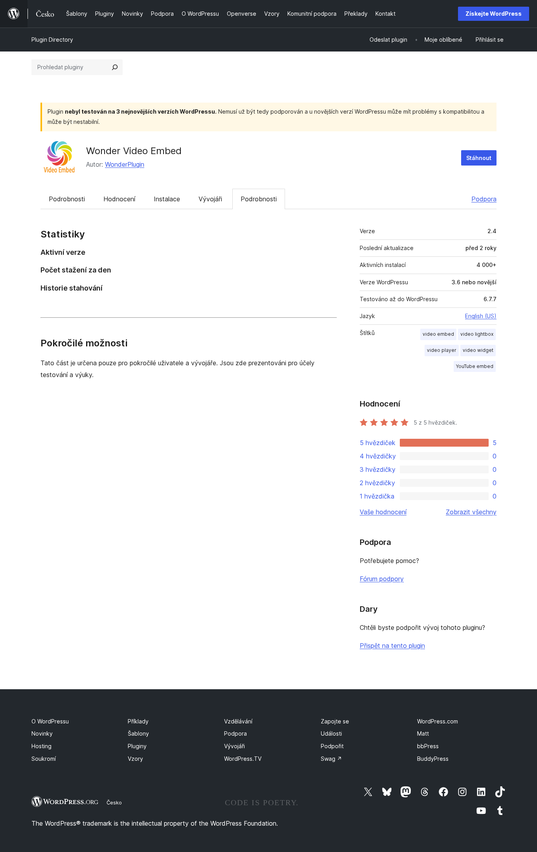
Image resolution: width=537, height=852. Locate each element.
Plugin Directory (52, 39)
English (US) (481, 316)
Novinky (42, 733)
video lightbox (476, 334)
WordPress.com (437, 721)
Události (331, 733)
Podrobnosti (67, 199)
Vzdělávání (238, 721)
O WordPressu (50, 721)
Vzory (135, 758)
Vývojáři (210, 199)
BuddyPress (433, 758)
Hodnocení (119, 199)
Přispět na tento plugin (392, 646)
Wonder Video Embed (134, 150)
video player (441, 350)
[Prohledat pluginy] (115, 67)
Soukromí (43, 758)
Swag (331, 758)
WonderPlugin (124, 164)
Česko (114, 802)
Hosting (41, 746)
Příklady (138, 721)
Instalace (167, 199)
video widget (478, 350)
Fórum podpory (382, 579)
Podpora (484, 199)
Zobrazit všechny (471, 512)
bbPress (428, 746)
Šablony (138, 733)
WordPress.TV (242, 758)
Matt (423, 733)
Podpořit (332, 746)
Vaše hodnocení (383, 512)
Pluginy (137, 746)
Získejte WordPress (493, 13)
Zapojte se (335, 721)
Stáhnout (478, 158)
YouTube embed (474, 366)
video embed (438, 334)
